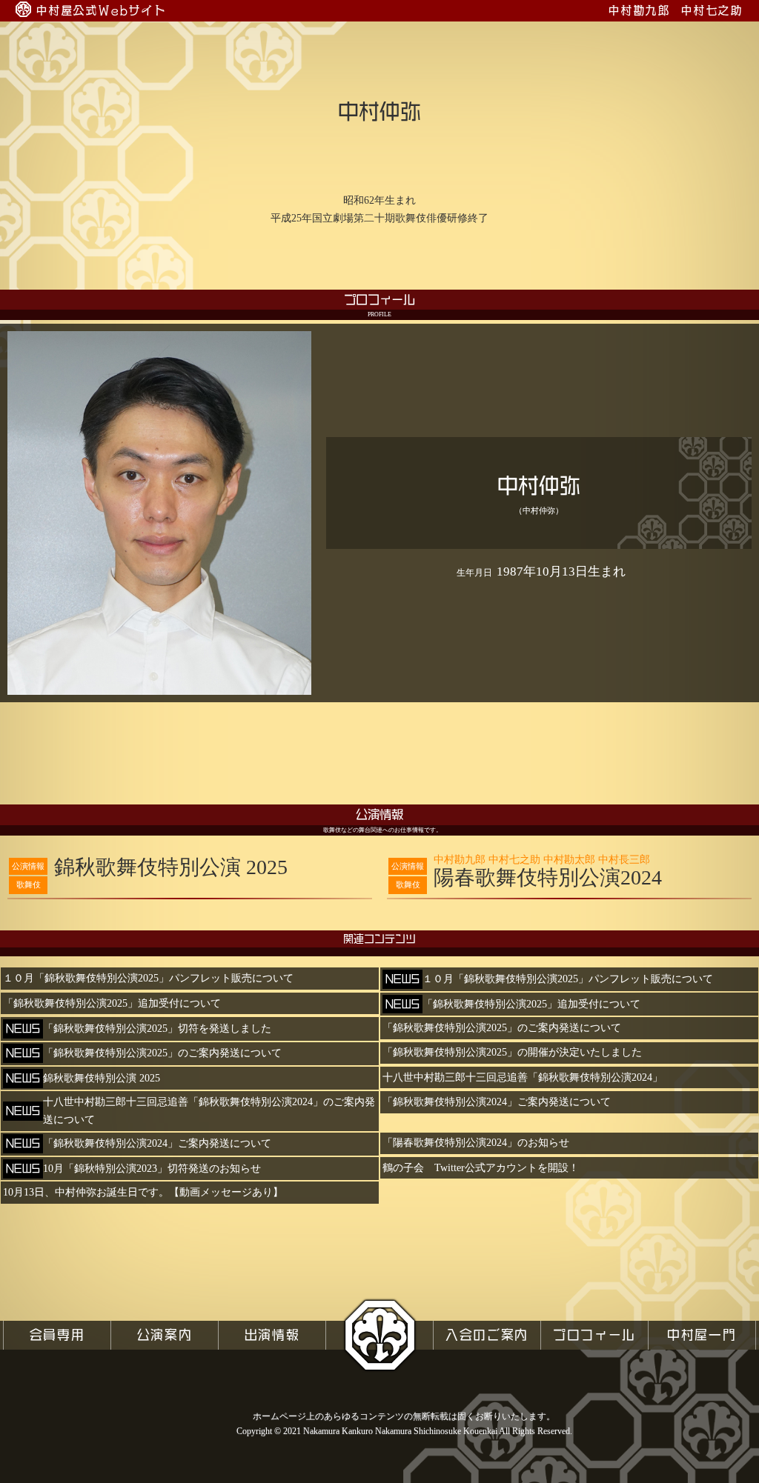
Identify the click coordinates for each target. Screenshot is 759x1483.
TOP (379, 1334)
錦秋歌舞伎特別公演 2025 (171, 867)
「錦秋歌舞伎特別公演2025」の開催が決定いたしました (512, 1052)
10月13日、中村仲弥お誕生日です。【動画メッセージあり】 (143, 1192)
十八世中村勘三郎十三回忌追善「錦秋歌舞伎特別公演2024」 (522, 1077)
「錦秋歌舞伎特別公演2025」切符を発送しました (157, 1028)
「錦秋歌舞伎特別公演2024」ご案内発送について (496, 1101)
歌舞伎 (28, 884)
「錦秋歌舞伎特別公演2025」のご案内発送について (501, 1027)
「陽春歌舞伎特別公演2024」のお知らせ (475, 1142)
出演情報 (272, 1334)
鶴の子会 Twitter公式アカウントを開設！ (480, 1167)
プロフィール (594, 1334)
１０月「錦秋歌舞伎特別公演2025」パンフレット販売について (148, 978)
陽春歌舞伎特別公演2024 (548, 872)
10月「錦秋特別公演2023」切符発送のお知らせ (152, 1168)
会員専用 (57, 1334)
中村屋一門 (701, 1334)
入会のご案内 (486, 1334)
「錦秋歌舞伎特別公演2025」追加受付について (112, 1003)
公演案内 (165, 1334)
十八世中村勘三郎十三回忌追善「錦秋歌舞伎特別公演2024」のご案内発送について (209, 1110)
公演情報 (28, 866)
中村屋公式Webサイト (101, 10)
